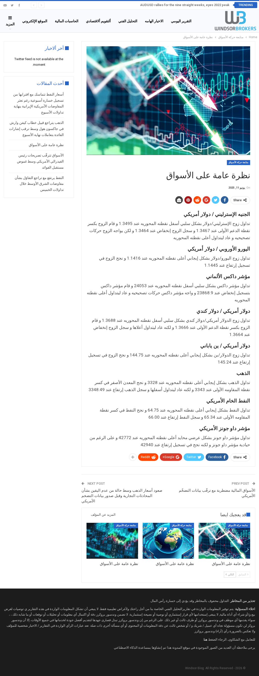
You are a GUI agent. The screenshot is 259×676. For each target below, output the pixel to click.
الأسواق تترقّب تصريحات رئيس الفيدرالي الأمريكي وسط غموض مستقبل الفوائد (40, 161)
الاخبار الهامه (154, 21)
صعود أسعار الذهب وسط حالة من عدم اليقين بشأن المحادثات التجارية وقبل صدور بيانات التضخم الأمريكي (121, 495)
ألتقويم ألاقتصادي (98, 21)
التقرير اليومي (181, 21)
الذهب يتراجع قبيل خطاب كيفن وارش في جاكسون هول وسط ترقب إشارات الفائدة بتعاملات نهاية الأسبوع (36, 129)
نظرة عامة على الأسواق (46, 145)
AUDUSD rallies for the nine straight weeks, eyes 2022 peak (184, 5)
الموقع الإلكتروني (34, 21)
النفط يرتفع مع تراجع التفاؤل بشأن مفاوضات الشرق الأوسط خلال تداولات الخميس (39, 184)
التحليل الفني (127, 21)
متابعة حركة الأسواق (238, 162)
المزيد (10, 24)
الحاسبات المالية (66, 21)
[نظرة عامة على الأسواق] (224, 541)
